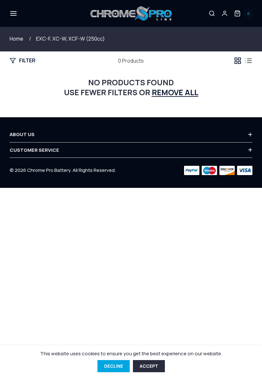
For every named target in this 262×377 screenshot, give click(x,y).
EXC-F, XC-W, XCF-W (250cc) (70, 38)
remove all (175, 92)
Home (16, 38)
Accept (149, 366)
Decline (113, 366)
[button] (13, 13)
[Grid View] (238, 61)
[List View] (248, 61)
